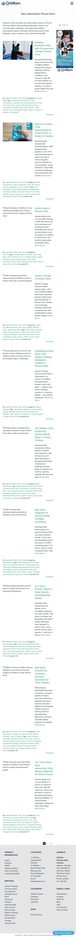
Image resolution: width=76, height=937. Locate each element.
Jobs (58, 905)
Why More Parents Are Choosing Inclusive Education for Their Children (18, 670)
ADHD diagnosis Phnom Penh (26, 486)
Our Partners (62, 907)
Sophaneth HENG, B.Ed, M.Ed (15, 98)
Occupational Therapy (10, 327)
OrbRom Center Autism (29, 262)
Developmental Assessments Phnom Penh (17, 820)
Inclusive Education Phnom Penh (26, 105)
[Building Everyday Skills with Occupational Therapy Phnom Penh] (17, 50)
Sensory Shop (36, 915)
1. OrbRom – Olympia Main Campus (36, 860)
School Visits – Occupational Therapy (10, 918)
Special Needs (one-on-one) (10, 906)
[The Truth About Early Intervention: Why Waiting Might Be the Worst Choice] (17, 770)
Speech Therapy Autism (11, 339)
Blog (58, 902)
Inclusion (15, 734)
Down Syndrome (11, 871)
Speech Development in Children (26, 414)
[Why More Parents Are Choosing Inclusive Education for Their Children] (17, 675)
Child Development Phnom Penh (14, 646)
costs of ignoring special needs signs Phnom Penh (24, 491)
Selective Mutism (11, 868)
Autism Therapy (8, 332)
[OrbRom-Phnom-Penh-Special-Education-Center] (10, 2)
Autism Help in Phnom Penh (18, 213)
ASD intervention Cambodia (22, 255)
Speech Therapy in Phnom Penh (11, 887)
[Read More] (42, 91)
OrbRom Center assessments (13, 194)
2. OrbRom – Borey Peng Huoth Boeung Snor (38, 868)
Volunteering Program (62, 895)
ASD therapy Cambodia (34, 330)
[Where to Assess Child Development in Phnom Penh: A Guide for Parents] (17, 132)
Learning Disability (12, 874)
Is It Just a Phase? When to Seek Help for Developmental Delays (18, 589)
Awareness (22, 185)
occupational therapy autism (12, 337)
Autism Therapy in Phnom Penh (18, 280)
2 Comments (14, 112)
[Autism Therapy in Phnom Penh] (17, 283)
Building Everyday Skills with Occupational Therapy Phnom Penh (18, 46)
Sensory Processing (10, 110)
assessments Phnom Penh (20, 100)
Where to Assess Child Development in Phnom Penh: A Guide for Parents (18, 127)
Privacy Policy (62, 910)
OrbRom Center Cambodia (30, 572)
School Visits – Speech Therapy (11, 911)
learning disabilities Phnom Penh (14, 825)
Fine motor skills (8, 105)
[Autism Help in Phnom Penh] (17, 216)
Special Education (14, 330)
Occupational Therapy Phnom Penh (15, 108)
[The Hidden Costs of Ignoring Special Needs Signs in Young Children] (17, 436)
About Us (60, 899)
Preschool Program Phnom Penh (14, 746)
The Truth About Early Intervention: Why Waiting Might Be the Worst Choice (18, 766)
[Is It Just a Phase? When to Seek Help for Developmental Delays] (17, 594)
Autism (15, 185)
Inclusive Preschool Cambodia (30, 741)
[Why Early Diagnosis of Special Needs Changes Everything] (17, 517)
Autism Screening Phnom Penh (13, 565)
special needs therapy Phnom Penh (15, 574)
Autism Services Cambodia (21, 257)
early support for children (29, 822)
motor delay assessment (15, 651)
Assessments (7, 185)
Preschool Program (25, 327)
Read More (49, 115)
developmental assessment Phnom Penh (17, 493)
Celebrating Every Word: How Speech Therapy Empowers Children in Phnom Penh (18, 353)
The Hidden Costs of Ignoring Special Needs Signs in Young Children (18, 431)
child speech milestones (22, 409)
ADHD (38, 182)
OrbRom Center (33, 108)
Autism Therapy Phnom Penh (21, 259)
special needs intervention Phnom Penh (21, 829)
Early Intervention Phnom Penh (31, 103)
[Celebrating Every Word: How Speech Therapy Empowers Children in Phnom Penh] (17, 358)
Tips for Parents (23, 187)
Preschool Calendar (35, 900)
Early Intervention (33, 185)
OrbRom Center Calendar (37, 895)
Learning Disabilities (10, 187)
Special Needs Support (26, 110)
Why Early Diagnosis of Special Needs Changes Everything (18, 513)
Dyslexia (8, 863)
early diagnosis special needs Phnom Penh (18, 570)
